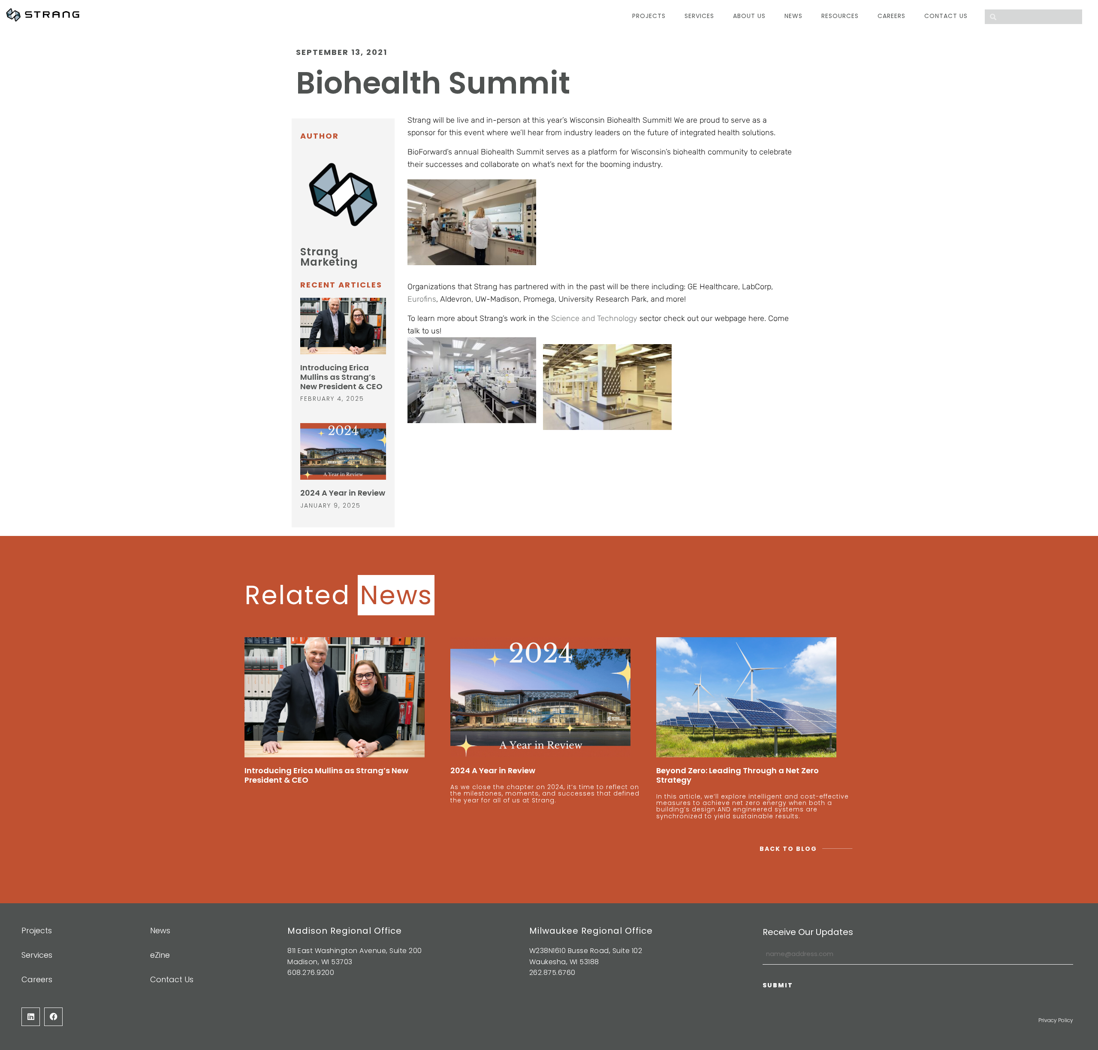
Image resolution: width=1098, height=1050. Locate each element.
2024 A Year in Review (342, 492)
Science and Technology (594, 318)
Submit (778, 985)
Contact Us (946, 16)
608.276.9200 (310, 972)
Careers (891, 16)
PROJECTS (649, 16)
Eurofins (421, 299)
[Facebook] (53, 1016)
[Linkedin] (30, 1016)
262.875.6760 (552, 972)
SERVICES (699, 16)
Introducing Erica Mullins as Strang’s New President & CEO (341, 376)
